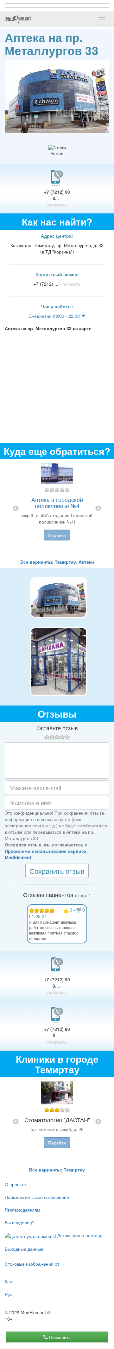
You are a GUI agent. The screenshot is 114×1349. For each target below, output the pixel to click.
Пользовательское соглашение (37, 1197)
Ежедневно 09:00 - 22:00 (54, 316)
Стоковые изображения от (32, 1264)
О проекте (15, 1184)
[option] (57, 509)
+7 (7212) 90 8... (57, 198)
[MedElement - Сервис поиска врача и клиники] (18, 19)
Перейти (57, 535)
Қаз (8, 1281)
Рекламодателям (22, 1209)
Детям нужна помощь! (80, 1235)
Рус (8, 1294)
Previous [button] (16, 508)
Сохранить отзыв (57, 871)
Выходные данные (24, 1249)
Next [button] (98, 508)
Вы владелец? (20, 1222)
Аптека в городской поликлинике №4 (57, 502)
